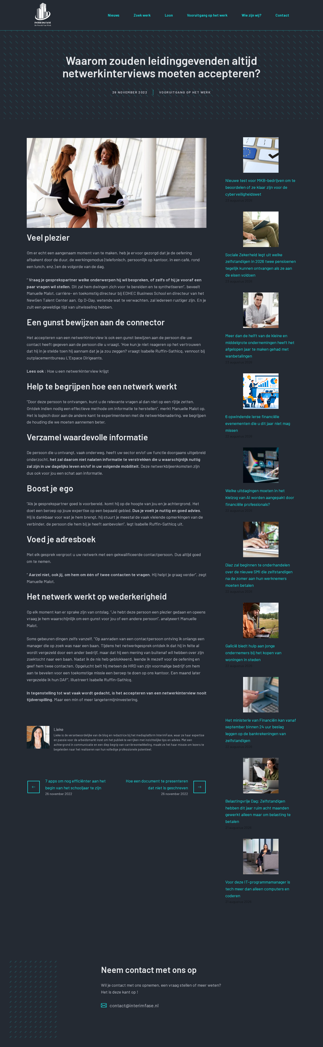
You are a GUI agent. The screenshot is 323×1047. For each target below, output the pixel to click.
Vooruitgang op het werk (207, 15)
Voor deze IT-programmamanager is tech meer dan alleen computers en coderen (257, 888)
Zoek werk (142, 15)
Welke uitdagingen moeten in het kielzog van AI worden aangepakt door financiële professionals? (259, 497)
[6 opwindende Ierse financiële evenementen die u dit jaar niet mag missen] (261, 405)
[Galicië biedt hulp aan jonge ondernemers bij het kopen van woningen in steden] (261, 634)
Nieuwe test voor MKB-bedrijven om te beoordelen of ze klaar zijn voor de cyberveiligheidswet (260, 187)
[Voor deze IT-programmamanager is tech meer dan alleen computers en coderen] (261, 870)
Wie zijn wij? (251, 15)
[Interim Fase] (43, 14)
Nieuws (113, 15)
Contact (282, 15)
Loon (169, 15)
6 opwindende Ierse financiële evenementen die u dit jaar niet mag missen (257, 423)
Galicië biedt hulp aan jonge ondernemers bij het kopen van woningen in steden (253, 652)
